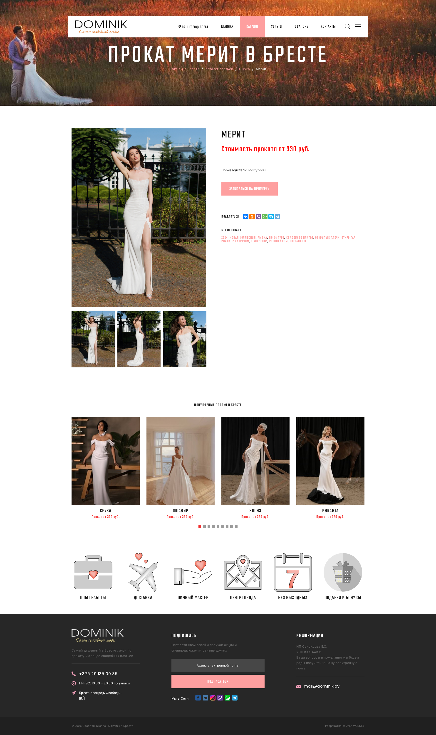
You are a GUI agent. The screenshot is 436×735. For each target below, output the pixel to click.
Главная (227, 27)
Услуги (276, 27)
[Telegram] (277, 216)
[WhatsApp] (265, 216)
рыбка (262, 238)
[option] (139, 217)
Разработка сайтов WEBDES (344, 726)
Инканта (330, 511)
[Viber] (258, 216)
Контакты (328, 27)
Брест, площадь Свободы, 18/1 (100, 696)
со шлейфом (278, 241)
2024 (224, 238)
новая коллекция (243, 238)
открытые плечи (327, 238)
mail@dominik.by (322, 686)
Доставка (143, 597)
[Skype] (271, 216)
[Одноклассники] (252, 216)
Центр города (243, 597)
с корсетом (259, 241)
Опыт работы (93, 597)
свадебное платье (300, 238)
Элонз (256, 511)
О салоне (301, 27)
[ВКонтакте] (245, 216)
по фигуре (276, 238)
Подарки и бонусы (343, 597)
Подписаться (218, 682)
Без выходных (292, 597)
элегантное (298, 241)
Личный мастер (193, 597)
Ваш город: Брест (194, 27)
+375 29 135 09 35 (98, 673)
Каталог (252, 27)
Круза (105, 511)
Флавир (180, 511)
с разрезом (241, 241)
